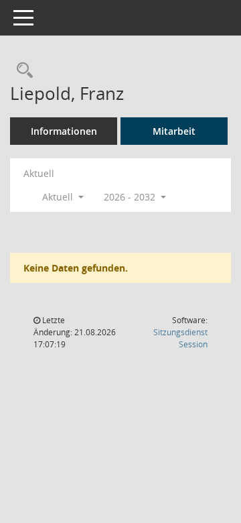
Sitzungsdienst (180, 338)
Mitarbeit (174, 131)
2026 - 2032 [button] (131, 196)
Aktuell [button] (59, 196)
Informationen (64, 131)
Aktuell (38, 173)
